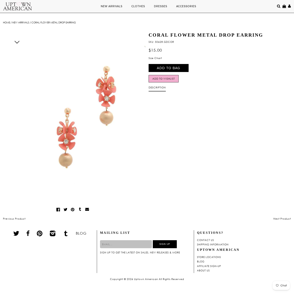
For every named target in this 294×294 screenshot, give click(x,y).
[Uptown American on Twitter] (16, 233)
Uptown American (146, 279)
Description (157, 87)
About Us (203, 270)
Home (6, 22)
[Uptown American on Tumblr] (66, 233)
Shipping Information (213, 244)
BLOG (81, 233)
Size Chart (155, 58)
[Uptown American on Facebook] (28, 233)
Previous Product (14, 218)
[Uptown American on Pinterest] (40, 233)
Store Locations (209, 257)
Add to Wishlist (163, 78)
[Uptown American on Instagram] (53, 233)
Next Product (282, 218)
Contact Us (205, 240)
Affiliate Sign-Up (209, 266)
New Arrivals (20, 22)
